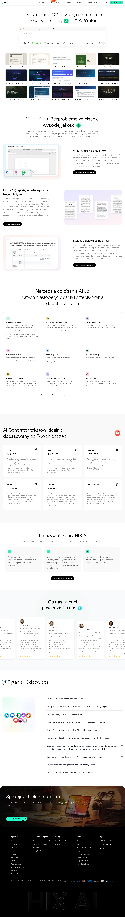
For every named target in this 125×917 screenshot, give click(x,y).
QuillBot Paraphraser (93, 323)
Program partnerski (83, 851)
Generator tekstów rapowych (56, 378)
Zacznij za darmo (15, 819)
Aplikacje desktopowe (40, 844)
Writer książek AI (52, 355)
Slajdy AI (14, 854)
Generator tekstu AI (13, 323)
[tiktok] (103, 848)
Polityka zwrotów (82, 861)
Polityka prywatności (83, 854)
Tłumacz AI (14, 874)
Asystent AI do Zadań (18, 867)
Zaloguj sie (104, 2)
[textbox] (62, 36)
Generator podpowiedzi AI (16, 378)
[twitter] (103, 845)
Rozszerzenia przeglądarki (41, 841)
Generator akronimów (14, 355)
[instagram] (100, 848)
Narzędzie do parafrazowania (57, 323)
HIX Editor (36, 847)
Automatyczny (70, 43)
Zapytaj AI (14, 870)
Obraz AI (14, 844)
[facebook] (100, 845)
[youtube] (110, 845)
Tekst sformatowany (52, 43)
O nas (78, 841)
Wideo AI (14, 847)
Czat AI (13, 841)
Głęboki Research (17, 851)
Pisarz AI (14, 861)
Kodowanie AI (15, 857)
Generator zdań (91, 378)
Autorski (79, 844)
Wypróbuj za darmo (116, 2)
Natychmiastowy (88, 43)
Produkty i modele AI (61, 841)
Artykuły (57, 844)
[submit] (103, 43)
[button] (84, 698)
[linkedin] (107, 845)
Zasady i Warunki (82, 857)
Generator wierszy (92, 355)
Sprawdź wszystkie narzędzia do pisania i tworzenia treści (61, 395)
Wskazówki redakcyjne (84, 847)
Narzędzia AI (37, 851)
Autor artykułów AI (17, 864)
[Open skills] (28, 43)
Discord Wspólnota (83, 864)
